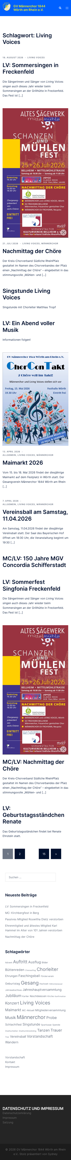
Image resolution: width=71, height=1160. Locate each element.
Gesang (30, 983)
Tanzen (43, 1030)
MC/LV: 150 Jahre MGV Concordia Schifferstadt (34, 561)
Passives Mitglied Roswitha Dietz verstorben (34, 919)
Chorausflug (30, 970)
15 (44, 854)
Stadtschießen (11, 1031)
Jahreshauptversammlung (42, 989)
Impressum (12, 1066)
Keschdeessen (38, 996)
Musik (10, 1017)
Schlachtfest (13, 1024)
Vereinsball (18, 1036)
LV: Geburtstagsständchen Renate (33, 815)
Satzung (8, 1122)
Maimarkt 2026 (23, 462)
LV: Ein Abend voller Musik (29, 326)
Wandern (11, 1042)
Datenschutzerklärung (17, 1113)
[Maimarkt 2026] (35, 398)
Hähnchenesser (56, 984)
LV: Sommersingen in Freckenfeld (31, 68)
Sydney (53, 1154)
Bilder (45, 962)
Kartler (25, 996)
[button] (60, 8)
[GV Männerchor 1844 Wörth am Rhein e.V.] (7, 8)
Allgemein (9, 455)
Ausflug (34, 962)
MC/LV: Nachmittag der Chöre (33, 765)
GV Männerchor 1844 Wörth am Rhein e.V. (29, 8)
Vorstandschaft (40, 1036)
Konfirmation (60, 996)
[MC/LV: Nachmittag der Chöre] (35, 689)
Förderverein (47, 976)
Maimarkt (13, 1010)
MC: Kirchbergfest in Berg (22, 913)
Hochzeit (43, 983)
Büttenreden (14, 970)
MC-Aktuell (28, 1010)
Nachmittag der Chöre (32, 251)
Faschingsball (29, 976)
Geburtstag (12, 983)
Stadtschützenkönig (27, 1031)
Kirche (50, 996)
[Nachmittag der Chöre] (35, 172)
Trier (7, 1037)
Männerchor (49, 243)
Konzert (12, 1003)
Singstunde (31, 1024)
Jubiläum (13, 995)
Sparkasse (46, 1024)
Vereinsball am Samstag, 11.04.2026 (35, 515)
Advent (8, 962)
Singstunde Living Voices (26, 294)
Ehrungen (11, 976)
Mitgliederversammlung (50, 1010)
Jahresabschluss (13, 990)
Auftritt (20, 961)
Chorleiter (47, 969)
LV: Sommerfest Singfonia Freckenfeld (31, 585)
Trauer (56, 1030)
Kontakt (10, 1062)
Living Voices (36, 57)
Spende (56, 1024)
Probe (51, 1017)
